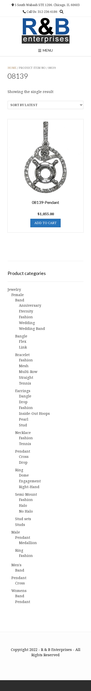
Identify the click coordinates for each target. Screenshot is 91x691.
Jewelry (14, 289)
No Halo (26, 511)
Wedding (27, 322)
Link (23, 347)
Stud (23, 425)
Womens (19, 590)
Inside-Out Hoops (34, 413)
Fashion (26, 317)
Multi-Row (28, 371)
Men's (16, 564)
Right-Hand (29, 486)
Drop (23, 401)
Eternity (26, 311)
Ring (19, 469)
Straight (26, 377)
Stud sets (23, 518)
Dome (24, 475)
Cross (24, 456)
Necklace (23, 432)
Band (19, 300)
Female (17, 294)
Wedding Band (32, 328)
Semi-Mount (26, 494)
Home (12, 68)
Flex (22, 341)
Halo (23, 505)
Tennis (25, 383)
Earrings (22, 390)
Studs (20, 524)
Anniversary (30, 305)
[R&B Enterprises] (46, 31)
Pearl (23, 419)
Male (15, 532)
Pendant (22, 451)
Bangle (21, 336)
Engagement (30, 481)
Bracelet (22, 354)
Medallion (28, 542)
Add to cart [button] (45, 223)
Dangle (25, 396)
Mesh (24, 365)
